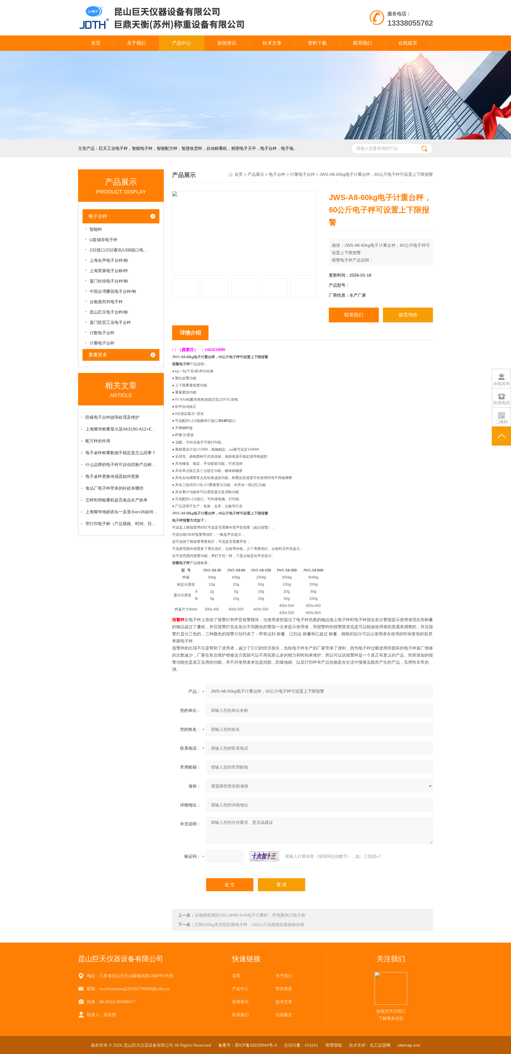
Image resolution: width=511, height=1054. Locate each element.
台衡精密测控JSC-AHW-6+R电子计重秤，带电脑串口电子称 (250, 915)
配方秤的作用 (97, 441)
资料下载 (317, 43)
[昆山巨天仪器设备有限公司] (187, 6)
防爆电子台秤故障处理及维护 (112, 417)
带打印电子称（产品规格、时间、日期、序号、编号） (122, 523)
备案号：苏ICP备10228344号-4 (247, 1045)
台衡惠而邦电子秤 (106, 301)
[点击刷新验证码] (264, 856)
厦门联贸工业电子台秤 (110, 322)
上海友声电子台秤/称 (109, 260)
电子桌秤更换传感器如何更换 (112, 476)
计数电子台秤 (102, 332)
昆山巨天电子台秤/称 (109, 312)
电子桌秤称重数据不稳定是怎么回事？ (120, 452)
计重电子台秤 (102, 343)
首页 (96, 43)
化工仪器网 (380, 1045)
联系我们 (362, 43)
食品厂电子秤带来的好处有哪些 (114, 488)
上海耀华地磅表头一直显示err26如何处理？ (122, 511)
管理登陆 (333, 1045)
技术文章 (272, 43)
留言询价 (408, 314)
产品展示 (256, 174)
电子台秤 (97, 216)
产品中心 (181, 43)
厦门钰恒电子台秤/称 (109, 281)
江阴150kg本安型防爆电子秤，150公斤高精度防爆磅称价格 (249, 924)
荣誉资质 (284, 988)
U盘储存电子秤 (103, 239)
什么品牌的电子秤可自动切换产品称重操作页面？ (122, 464)
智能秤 (96, 229)
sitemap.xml (408, 1045)
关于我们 (136, 43)
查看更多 (97, 354)
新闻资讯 (226, 43)
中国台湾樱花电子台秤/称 (113, 291)
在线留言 (407, 43)
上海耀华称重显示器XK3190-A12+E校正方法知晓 (122, 429)
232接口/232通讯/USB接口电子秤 (119, 250)
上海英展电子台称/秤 (109, 270)
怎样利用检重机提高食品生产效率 (116, 500)
